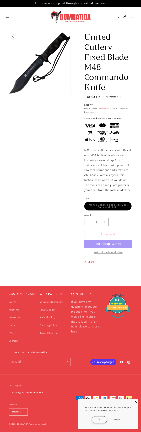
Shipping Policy (48, 325)
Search (13, 302)
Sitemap (13, 341)
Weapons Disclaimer (51, 302)
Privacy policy (47, 309)
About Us (14, 309)
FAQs (11, 333)
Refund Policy (47, 317)
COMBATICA (22, 424)
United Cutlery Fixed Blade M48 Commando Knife (110, 207)
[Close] (135, 401)
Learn (12, 325)
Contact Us (15, 317)
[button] (7, 16)
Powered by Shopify (38, 424)
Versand (103, 109)
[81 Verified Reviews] (117, 319)
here (74, 331)
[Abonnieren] (66, 362)
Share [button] (91, 262)
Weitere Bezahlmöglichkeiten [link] (108, 252)
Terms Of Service (49, 333)
